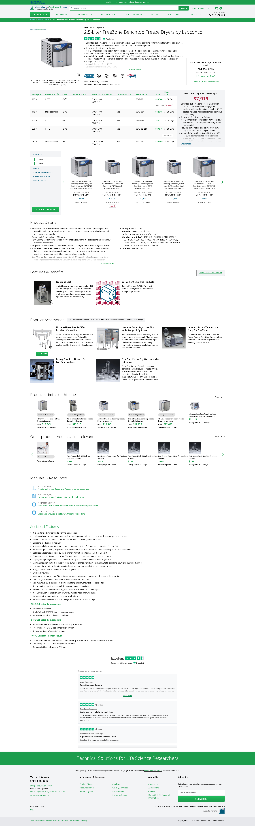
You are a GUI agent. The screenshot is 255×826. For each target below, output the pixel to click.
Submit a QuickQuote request (206, 81)
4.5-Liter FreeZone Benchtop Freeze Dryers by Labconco (111, 420)
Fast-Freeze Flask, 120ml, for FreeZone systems (173, 457)
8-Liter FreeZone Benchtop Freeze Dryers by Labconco (141, 420)
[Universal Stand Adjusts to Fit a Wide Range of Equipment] (108, 339)
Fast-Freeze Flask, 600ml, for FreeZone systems (143, 457)
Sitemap (84, 821)
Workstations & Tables (45, 461)
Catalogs (116, 784)
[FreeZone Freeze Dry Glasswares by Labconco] (108, 370)
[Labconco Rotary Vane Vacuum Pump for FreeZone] (174, 337)
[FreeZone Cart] (42, 293)
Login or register (200, 8)
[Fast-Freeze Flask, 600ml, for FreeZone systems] (134, 448)
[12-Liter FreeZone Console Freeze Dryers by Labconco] (73, 406)
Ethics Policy (74, 821)
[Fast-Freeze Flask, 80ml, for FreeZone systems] (195, 448)
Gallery (155, 14)
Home (32, 20)
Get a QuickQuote (120, 787)
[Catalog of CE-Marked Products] (108, 293)
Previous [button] (65, 182)
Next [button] (220, 182)
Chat (212, 76)
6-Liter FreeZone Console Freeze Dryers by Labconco (49, 420)
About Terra (153, 787)
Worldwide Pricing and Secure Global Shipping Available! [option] (127, 2)
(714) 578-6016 (218, 15)
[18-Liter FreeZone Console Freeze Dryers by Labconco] (164, 406)
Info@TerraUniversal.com (41, 785)
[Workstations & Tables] (43, 448)
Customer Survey (119, 795)
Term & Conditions (37, 821)
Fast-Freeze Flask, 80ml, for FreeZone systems (203, 457)
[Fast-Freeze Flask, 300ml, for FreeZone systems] (103, 448)
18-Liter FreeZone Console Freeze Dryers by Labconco (171, 420)
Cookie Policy (63, 821)
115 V (41, 159)
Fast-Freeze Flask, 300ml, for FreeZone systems (112, 457)
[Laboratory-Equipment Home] (48, 8)
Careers (151, 791)
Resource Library (87, 787)
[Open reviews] (104, 39)
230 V (41, 163)
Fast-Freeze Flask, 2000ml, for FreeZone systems (78, 457)
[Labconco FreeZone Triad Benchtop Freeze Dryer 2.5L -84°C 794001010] (195, 406)
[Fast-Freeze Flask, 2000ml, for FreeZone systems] (73, 448)
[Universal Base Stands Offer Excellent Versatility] (42, 339)
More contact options (39, 795)
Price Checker (118, 791)
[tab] (45, 159)
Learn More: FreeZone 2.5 (210, 272)
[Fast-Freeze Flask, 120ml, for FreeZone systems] (164, 448)
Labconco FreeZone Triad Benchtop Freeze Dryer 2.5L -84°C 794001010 (202, 415)
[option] (81, 181)
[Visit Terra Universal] (37, 2)
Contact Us (194, 14)
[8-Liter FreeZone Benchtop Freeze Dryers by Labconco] (134, 406)
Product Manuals (87, 784)
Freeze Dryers (43, 20)
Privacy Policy (51, 821)
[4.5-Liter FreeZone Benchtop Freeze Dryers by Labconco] (103, 406)
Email (202, 76)
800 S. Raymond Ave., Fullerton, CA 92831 (48, 791)
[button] (79, 75)
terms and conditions (153, 770)
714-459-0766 (205, 69)
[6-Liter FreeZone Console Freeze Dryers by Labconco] (43, 406)
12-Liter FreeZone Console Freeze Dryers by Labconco (80, 420)
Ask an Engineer (86, 791)
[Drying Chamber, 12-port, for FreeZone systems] (42, 371)
